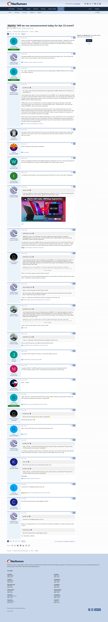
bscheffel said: (26, 87)
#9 (74, 186)
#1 (74, 37)
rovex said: (25, 461)
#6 (74, 143)
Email (8, 576)
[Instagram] (90, 4)
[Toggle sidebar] (100, 12)
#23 (74, 484)
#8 (74, 172)
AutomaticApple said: (27, 287)
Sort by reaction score (28, 28)
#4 (74, 84)
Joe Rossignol (57, 579)
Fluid (8, 611)
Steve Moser (9, 599)
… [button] (16, 34)
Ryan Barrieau (57, 594)
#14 (74, 333)
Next (23, 34)
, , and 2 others (35, 404)
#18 (74, 394)
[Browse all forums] (96, 12)
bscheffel (10, 28)
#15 (74, 351)
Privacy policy (10, 608)
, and (34, 247)
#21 (74, 439)
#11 (74, 253)
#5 (74, 129)
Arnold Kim (9, 574)
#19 (74, 410)
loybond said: (26, 516)
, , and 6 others (33, 62)
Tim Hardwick (57, 584)
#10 (74, 229)
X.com (11, 576)
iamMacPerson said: (27, 233)
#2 (74, 53)
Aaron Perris (56, 599)
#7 (74, 158)
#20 (74, 425)
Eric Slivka (56, 574)
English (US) (97, 609)
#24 (74, 498)
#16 (74, 365)
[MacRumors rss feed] (97, 4)
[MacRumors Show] (85, 4)
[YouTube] (95, 4)
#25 (74, 512)
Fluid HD (11, 611)
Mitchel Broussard (11, 584)
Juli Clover (9, 579)
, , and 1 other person (36, 299)
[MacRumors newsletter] (100, 4)
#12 (74, 283)
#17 (74, 379)
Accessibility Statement (19, 608)
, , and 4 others (33, 123)
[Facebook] (87, 4)
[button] (19, 9)
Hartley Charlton (10, 589)
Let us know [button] (77, 3)
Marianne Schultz (57, 589)
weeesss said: (26, 190)
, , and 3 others (38, 492)
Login (89, 43)
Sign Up (89, 40)
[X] (92, 4)
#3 (74, 68)
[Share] (71, 38)
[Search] (98, 12)
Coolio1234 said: (26, 529)
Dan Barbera (9, 594)
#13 (74, 305)
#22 (74, 458)
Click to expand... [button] (48, 270)
